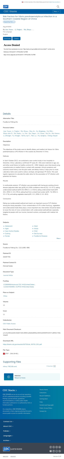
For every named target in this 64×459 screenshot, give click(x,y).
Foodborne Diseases (40, 236)
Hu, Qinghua (42, 136)
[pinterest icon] (53, 451)
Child (35, 231)
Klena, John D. (7, 133)
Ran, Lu (33, 136)
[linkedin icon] (59, 447)
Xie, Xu (48, 133)
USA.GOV (13, 456)
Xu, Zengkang (40, 131)
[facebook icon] (50, 447)
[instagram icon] (56, 447)
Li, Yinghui (18, 30)
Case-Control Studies (12, 231)
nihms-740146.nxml (10, 366)
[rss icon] (59, 451)
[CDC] (5, 6)
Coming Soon (44, 399)
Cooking (7, 234)
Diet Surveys (38, 234)
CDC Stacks (9, 390)
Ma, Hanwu (55, 133)
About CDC (7, 426)
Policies (6, 431)
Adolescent (8, 226)
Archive (6, 440)
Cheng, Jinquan (53, 136)
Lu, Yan (24, 133)
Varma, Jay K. (25, 136)
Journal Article (8, 275)
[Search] (58, 6)
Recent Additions (45, 396)
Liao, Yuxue (9, 30)
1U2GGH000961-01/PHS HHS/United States (18, 287)
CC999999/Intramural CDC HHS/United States (18, 285)
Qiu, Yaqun (32, 133)
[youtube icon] (50, 451)
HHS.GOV (5, 456)
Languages (7, 436)
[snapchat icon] (56, 451)
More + (59, 238)
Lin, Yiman (40, 133)
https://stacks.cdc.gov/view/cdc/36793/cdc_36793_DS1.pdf (22, 344)
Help (41, 402)
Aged (6, 229)
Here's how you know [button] (54, 2)
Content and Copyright (47, 405)
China (5, 296)
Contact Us (43, 411)
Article (36, 229)
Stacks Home (44, 390)
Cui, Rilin (49, 131)
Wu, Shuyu (27, 30)
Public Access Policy (46, 408)
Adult (36, 226)
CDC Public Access (9, 324)
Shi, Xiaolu (17, 133)
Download (7, 38)
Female (7, 236)
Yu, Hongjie (16, 136)
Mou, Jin (32, 131)
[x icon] (53, 447)
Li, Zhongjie (7, 136)
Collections (43, 393)
